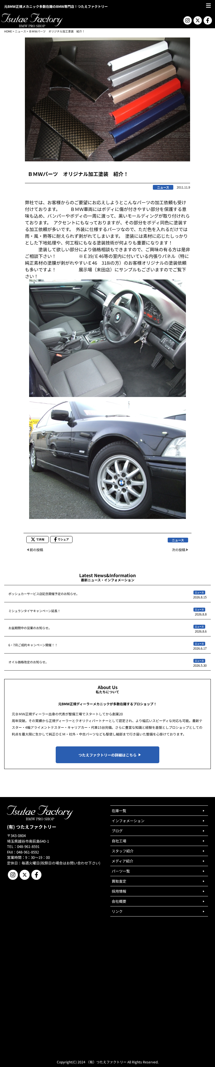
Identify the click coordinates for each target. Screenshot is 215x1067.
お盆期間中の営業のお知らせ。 (30, 628)
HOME (8, 31)
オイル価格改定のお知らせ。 (28, 662)
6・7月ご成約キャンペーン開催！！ (33, 645)
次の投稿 (178, 549)
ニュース (20, 31)
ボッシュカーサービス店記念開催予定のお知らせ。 (43, 593)
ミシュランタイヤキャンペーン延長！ (34, 610)
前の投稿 (36, 549)
